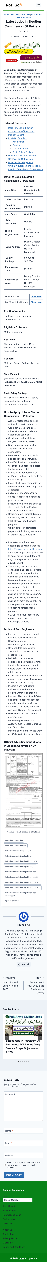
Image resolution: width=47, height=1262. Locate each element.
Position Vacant (13, 311)
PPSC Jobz (8, 1223)
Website (9, 1155)
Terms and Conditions (14, 1247)
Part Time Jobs (10, 1206)
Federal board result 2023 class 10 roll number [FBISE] (35, 985)
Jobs (21, 1258)
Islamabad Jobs (11, 15)
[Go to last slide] (7, 1037)
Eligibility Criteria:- (17, 138)
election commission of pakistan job (20, 866)
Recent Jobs (37, 15)
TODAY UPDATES (24, 17)
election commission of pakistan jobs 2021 (22, 882)
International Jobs (12, 1215)
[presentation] (23, 1025)
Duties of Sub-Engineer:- (20, 162)
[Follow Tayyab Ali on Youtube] (23, 964)
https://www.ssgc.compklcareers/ (25, 549)
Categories (7, 1196)
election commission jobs (15, 845)
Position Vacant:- (17, 135)
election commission (14, 840)
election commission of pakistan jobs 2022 (22, 887)
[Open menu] (38, 5)
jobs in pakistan (12, 901)
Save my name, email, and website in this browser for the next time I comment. (23, 1165)
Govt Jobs (25, 15)
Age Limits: (18, 141)
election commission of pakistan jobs (20, 872)
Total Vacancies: (21, 148)
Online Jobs (9, 1219)
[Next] (40, 1037)
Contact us (8, 1234)
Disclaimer (8, 1242)
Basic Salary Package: (24, 152)
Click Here (36, 296)
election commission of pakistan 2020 (21, 861)
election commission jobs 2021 (18, 851)
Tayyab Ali (18, 36)
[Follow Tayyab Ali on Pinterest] (28, 964)
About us (7, 1230)
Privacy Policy (10, 1238)
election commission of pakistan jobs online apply (20, 894)
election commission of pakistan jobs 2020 (23, 877)
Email (8, 1143)
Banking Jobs (10, 1210)
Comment (11, 1094)
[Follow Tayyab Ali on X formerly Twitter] (19, 964)
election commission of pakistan (18, 856)
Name (9, 1131)
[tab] (18, 1061)
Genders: (17, 145)
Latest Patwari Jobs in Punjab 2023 (10, 983)
